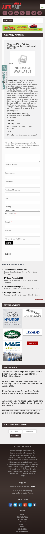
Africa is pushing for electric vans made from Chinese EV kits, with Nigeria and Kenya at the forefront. (22, 403)
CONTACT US (23, 529)
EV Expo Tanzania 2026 (13, 278)
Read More (39, 299)
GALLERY (22, 522)
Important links (17, 493)
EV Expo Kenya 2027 (12, 293)
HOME (22, 515)
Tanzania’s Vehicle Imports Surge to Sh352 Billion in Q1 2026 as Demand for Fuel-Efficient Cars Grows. (22, 374)
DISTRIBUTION (22, 517)
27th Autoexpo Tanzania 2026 (15, 270)
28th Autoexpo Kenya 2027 (14, 287)
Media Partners (28, 493)
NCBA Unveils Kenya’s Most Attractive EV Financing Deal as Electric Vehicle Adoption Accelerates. (22, 383)
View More (32, 343)
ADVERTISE (22, 519)
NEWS (22, 527)
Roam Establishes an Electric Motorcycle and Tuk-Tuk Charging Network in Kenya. (21, 412)
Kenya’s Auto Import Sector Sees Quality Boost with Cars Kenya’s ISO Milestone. (20, 392)
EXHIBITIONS (22, 524)
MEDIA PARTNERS (22, 531)
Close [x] (10, 63)
